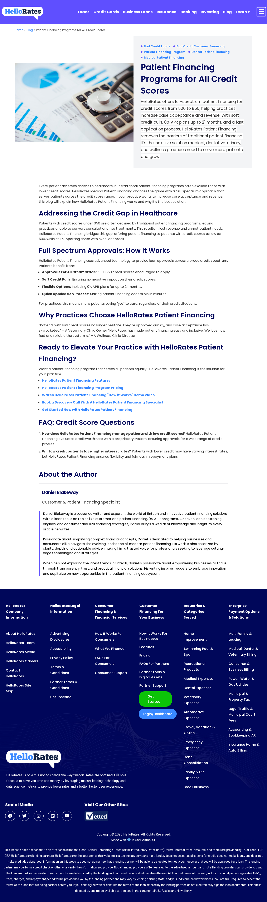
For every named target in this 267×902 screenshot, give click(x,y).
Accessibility (61, 648)
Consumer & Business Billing (241, 666)
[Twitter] (24, 816)
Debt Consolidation (196, 760)
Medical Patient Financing (164, 57)
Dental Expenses (197, 687)
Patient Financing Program (164, 52)
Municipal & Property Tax (239, 696)
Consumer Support (111, 672)
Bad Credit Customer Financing (200, 46)
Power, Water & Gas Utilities (241, 681)
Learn (241, 11)
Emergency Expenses (193, 745)
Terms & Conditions (59, 670)
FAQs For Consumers (105, 660)
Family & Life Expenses (194, 775)
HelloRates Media (20, 652)
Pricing (145, 655)
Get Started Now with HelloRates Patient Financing (87, 409)
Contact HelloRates (15, 673)
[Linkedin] (53, 816)
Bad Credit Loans (157, 46)
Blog (227, 11)
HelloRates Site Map (18, 688)
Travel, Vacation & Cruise (199, 730)
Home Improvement (195, 636)
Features (146, 647)
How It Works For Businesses (153, 636)
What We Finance (109, 648)
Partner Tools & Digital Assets (152, 675)
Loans (83, 11)
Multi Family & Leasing (240, 636)
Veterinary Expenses (192, 700)
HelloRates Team (20, 642)
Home (19, 30)
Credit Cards (106, 11)
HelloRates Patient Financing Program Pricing (83, 387)
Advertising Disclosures (60, 636)
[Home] (22, 13)
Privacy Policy (61, 657)
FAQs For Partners (154, 663)
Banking (188, 11)
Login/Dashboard (158, 714)
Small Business (196, 787)
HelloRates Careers (22, 661)
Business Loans (138, 11)
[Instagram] (39, 816)
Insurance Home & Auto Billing (243, 747)
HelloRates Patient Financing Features (76, 380)
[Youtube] (67, 816)
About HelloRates (20, 633)
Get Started (153, 699)
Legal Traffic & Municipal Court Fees (241, 714)
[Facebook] (10, 816)
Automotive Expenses (194, 715)
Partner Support (152, 685)
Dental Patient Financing (210, 52)
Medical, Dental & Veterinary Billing (243, 651)
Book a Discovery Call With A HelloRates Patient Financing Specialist (102, 402)
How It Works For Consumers (109, 636)
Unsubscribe (60, 697)
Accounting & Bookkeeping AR (242, 732)
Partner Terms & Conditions (64, 685)
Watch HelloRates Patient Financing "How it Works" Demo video (98, 395)
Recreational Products (194, 666)
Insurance (166, 11)
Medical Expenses (199, 678)
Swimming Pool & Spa (198, 651)
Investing (210, 11)
